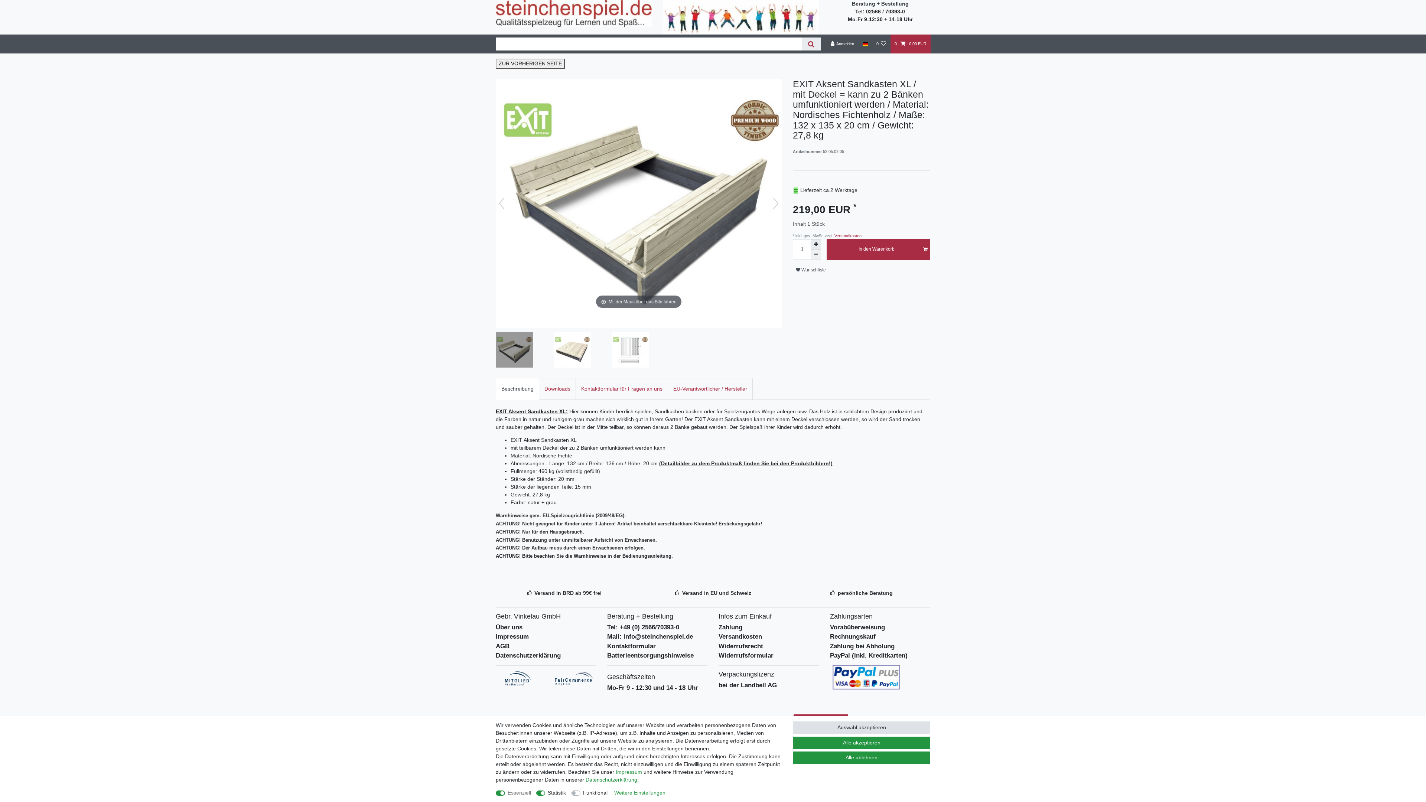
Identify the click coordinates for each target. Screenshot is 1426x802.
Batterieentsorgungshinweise (650, 655)
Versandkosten (847, 236)
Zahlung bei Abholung (862, 646)
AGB (502, 646)
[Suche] (811, 44)
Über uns (509, 627)
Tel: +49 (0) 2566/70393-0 (643, 627)
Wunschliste (813, 270)
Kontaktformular (631, 646)
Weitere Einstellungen (639, 793)
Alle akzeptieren (861, 743)
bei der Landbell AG (748, 685)
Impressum (512, 636)
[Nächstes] (776, 203)
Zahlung (730, 627)
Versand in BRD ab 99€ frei (568, 593)
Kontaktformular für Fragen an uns (621, 389)
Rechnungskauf (853, 636)
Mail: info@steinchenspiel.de (650, 636)
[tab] (517, 389)
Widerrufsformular (746, 655)
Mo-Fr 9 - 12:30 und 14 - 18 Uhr (652, 687)
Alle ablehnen (862, 757)
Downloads (557, 389)
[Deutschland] (865, 44)
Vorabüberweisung (857, 627)
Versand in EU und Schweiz (716, 593)
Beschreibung (517, 389)
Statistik (557, 793)
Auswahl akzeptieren (861, 727)
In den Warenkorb (877, 249)
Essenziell (519, 793)
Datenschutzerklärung (528, 655)
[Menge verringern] (816, 255)
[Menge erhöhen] (816, 244)
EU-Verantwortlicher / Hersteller (710, 389)
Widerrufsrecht (741, 646)
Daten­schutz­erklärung (611, 780)
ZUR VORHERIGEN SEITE (530, 63)
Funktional (595, 793)
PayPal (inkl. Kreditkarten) (869, 655)
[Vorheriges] (502, 203)
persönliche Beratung (865, 593)
